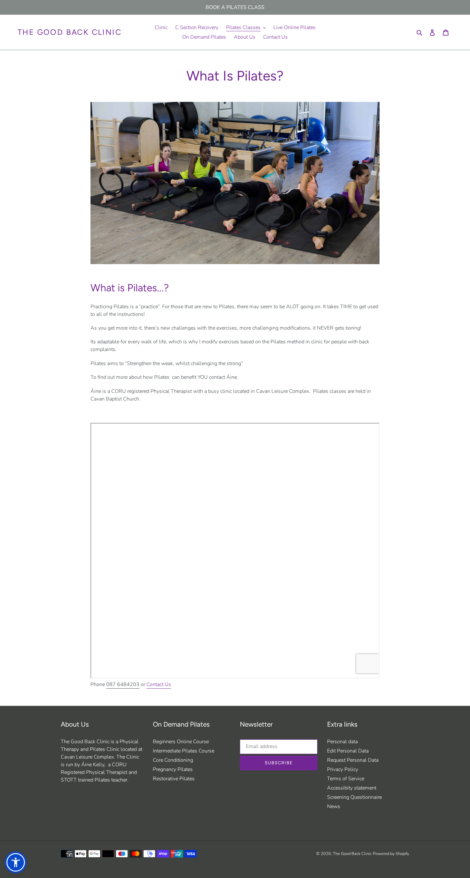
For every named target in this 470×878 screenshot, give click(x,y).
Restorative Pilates (174, 778)
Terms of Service (345, 778)
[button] (15, 862)
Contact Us (158, 684)
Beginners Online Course (181, 741)
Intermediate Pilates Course (183, 750)
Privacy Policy (342, 769)
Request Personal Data (353, 760)
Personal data (342, 741)
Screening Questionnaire (354, 797)
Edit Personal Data (348, 750)
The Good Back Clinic (69, 32)
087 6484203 (122, 684)
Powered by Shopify (391, 854)
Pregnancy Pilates (173, 769)
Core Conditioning (173, 760)
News (333, 806)
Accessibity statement (351, 787)
